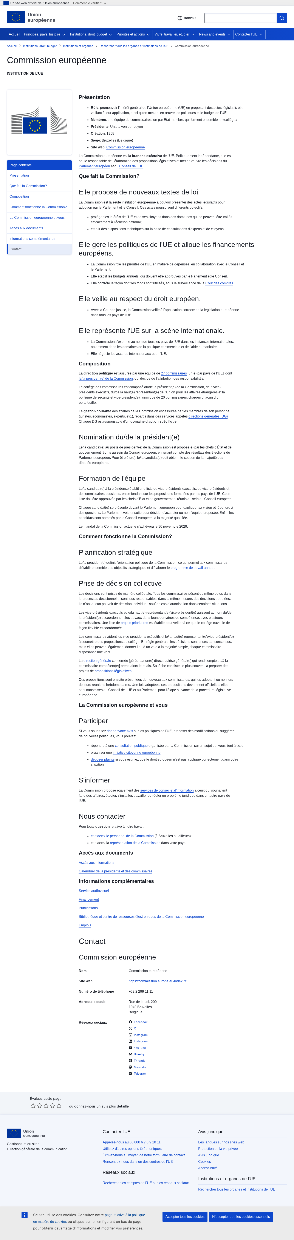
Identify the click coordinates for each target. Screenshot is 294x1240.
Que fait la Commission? (28, 186)
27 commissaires (174, 373)
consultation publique (131, 745)
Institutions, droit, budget (88, 34)
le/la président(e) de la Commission (106, 378)
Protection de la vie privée (218, 1149)
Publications (88, 908)
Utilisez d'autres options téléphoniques (132, 1149)
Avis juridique (208, 1155)
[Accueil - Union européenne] (31, 17)
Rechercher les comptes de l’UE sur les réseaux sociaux (146, 1183)
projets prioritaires (134, 623)
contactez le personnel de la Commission (122, 836)
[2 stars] (36, 1105)
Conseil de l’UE (131, 166)
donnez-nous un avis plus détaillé (101, 1106)
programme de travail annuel (192, 568)
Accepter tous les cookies (185, 1216)
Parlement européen (94, 166)
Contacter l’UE (246, 34)
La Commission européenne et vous (37, 217)
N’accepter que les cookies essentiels (241, 1216)
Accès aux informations (96, 862)
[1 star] (33, 1105)
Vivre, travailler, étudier (172, 34)
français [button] (190, 18)
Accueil (14, 34)
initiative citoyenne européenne (137, 752)
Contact (15, 249)
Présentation (19, 175)
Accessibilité (208, 1168)
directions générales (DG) (208, 416)
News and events (212, 34)
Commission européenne (125, 147)
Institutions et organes (78, 46)
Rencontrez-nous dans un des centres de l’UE (138, 1161)
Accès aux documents (26, 228)
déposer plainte (103, 759)
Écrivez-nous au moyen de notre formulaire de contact (144, 1155)
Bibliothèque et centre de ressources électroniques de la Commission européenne (141, 916)
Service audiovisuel (94, 891)
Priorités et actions (131, 34)
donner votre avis (120, 731)
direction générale (97, 660)
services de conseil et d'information (167, 790)
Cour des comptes (219, 283)
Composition (19, 196)
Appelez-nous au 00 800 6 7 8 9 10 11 (132, 1142)
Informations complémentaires (32, 238)
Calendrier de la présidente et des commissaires (115, 871)
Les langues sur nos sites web (221, 1142)
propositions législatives (113, 671)
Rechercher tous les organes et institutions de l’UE (134, 46)
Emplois (85, 925)
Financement (89, 899)
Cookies (204, 1161)
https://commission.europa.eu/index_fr (157, 981)
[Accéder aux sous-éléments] (64, 34)
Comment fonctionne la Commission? (38, 207)
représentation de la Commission (135, 843)
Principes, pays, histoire (42, 34)
